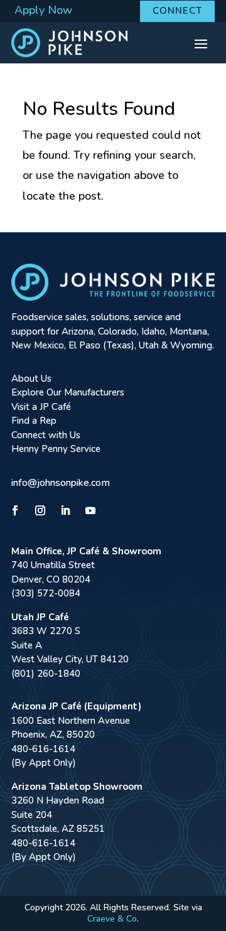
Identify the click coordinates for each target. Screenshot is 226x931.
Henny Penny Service (55, 449)
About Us (31, 378)
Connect (177, 10)
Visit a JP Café (41, 407)
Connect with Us (45, 435)
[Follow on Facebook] (15, 510)
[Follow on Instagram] (40, 510)
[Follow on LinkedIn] (65, 510)
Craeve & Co (112, 919)
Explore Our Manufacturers (67, 392)
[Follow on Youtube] (90, 510)
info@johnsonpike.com (60, 483)
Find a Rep (33, 420)
